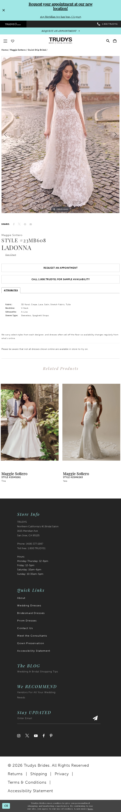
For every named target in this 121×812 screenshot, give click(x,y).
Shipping (38, 773)
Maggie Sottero (18, 50)
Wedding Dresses (29, 605)
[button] (114, 40)
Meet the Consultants (32, 635)
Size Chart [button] (10, 255)
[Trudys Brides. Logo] (60, 40)
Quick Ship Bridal (37, 50)
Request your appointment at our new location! (60, 6)
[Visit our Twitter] (27, 735)
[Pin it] (25, 224)
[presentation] (30, 422)
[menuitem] (13, 24)
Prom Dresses (27, 620)
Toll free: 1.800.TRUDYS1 (31, 548)
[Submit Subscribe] (95, 720)
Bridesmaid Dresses (31, 613)
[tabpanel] (60, 134)
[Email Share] (31, 224)
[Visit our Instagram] (19, 735)
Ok (6, 806)
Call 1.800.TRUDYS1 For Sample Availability (61, 279)
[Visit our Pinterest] (51, 735)
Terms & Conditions (27, 782)
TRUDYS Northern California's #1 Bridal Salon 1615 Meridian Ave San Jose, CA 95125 (37, 528)
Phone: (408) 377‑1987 (30, 543)
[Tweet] (19, 224)
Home (4, 50)
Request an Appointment (60, 267)
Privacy (62, 773)
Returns (15, 773)
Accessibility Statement (33, 650)
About (21, 597)
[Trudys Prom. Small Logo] (13, 24)
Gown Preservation (30, 643)
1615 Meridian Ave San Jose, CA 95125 (60, 16)
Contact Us (25, 628)
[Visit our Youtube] (36, 735)
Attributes (11, 290)
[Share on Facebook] (13, 224)
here (90, 808)
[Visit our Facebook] (43, 735)
